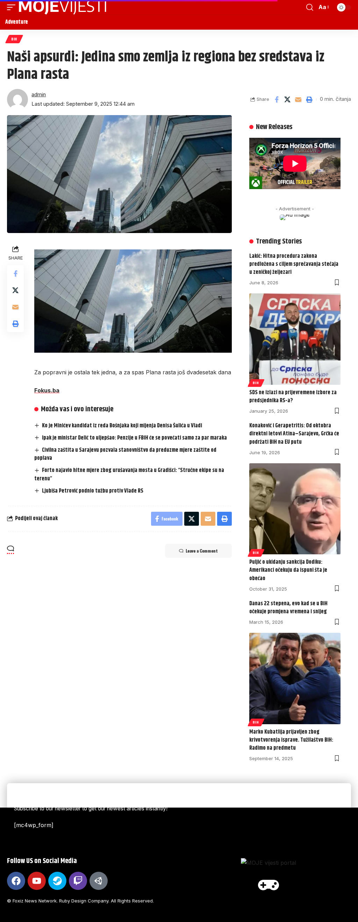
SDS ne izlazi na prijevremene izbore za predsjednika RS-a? (293, 396)
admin (38, 94)
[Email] (298, 99)
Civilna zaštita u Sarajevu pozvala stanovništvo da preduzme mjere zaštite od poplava (125, 454)
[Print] (309, 99)
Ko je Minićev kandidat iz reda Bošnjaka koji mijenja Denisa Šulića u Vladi (122, 425)
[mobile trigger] (13, 7)
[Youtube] (37, 881)
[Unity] (99, 881)
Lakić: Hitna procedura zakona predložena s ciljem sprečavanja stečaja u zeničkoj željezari (293, 264)
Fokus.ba (46, 390)
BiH (14, 39)
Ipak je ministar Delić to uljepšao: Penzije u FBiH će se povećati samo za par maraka (134, 438)
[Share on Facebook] (276, 99)
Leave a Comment (202, 551)
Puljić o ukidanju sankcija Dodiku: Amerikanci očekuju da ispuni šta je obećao (288, 570)
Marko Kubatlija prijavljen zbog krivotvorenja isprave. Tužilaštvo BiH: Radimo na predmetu (291, 740)
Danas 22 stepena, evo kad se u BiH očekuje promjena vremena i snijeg (288, 607)
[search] (310, 7)
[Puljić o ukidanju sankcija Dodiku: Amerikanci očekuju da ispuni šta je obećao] (295, 508)
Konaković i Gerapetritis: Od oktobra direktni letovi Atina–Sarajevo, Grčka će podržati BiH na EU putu (294, 433)
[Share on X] (287, 99)
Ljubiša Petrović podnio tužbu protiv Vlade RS (92, 491)
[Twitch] (78, 881)
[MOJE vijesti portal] (62, 7)
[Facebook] (16, 881)
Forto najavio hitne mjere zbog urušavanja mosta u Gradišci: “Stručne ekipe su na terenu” (129, 474)
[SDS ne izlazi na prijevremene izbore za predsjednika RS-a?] (295, 338)
